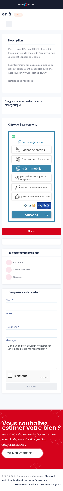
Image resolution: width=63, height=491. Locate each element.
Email (10, 313)
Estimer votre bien (20, 453)
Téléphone (12, 326)
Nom (9, 299)
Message (11, 340)
